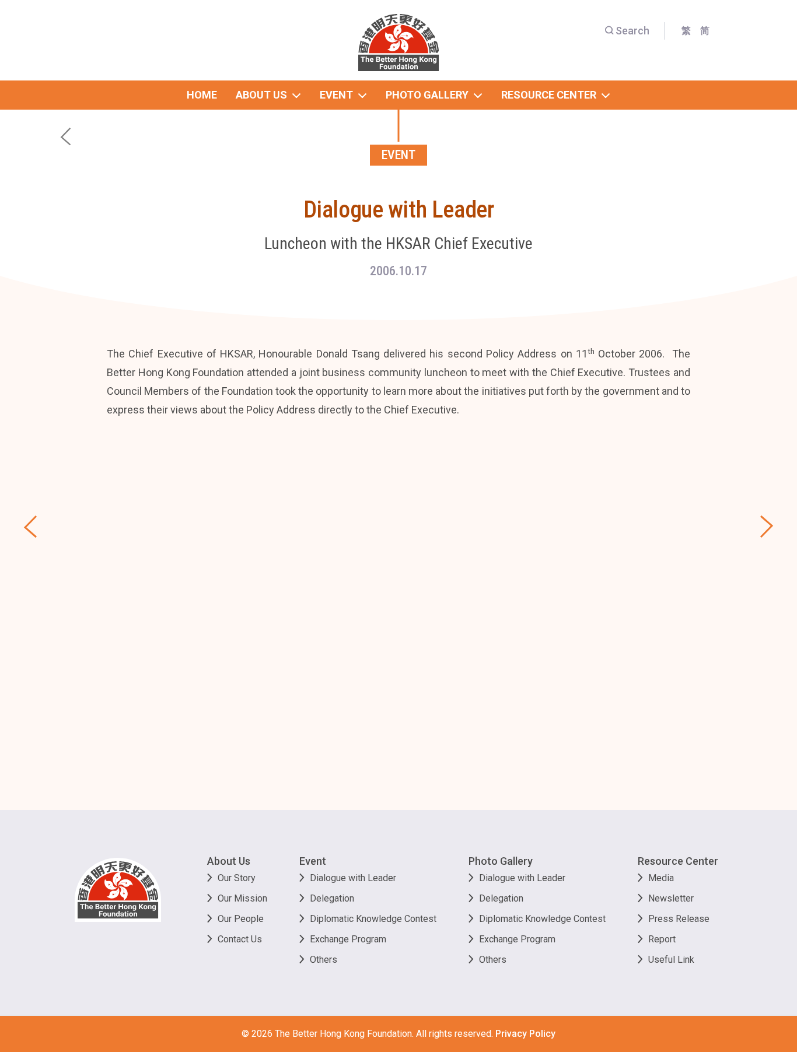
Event (312, 861)
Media (661, 877)
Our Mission (242, 898)
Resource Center (678, 861)
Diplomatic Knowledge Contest (373, 918)
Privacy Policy (525, 1033)
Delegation (332, 898)
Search (632, 30)
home (202, 95)
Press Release (678, 918)
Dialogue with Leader (353, 877)
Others (323, 959)
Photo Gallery (501, 861)
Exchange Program (348, 939)
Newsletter (671, 898)
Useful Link (671, 959)
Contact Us (240, 939)
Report (662, 939)
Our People (241, 918)
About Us (228, 861)
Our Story (237, 877)
